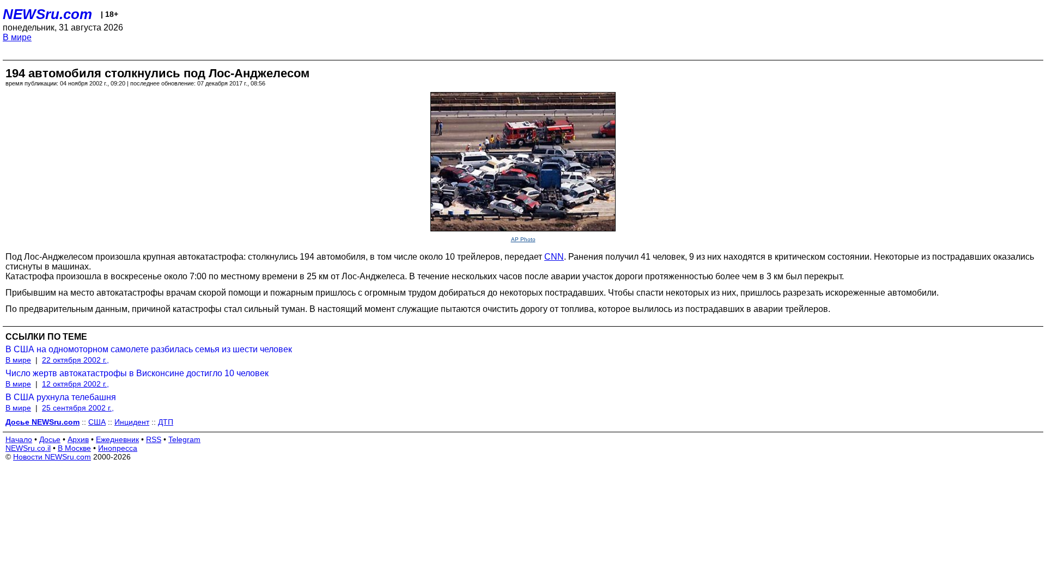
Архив (78, 439)
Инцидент (131, 422)
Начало (18, 439)
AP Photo (523, 239)
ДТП (165, 422)
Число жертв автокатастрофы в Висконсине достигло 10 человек (137, 373)
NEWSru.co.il (28, 448)
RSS (153, 439)
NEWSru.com (47, 14)
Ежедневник (117, 439)
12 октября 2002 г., (75, 383)
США (97, 422)
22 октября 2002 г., (75, 360)
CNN (554, 256)
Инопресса (117, 448)
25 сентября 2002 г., (78, 407)
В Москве (74, 448)
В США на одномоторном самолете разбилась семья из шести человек (148, 349)
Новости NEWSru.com (52, 456)
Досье (49, 439)
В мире (17, 37)
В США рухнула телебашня (60, 397)
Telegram (184, 439)
